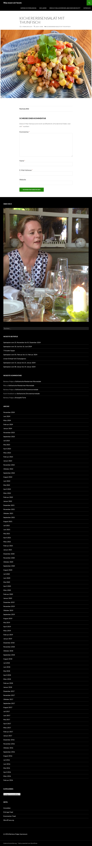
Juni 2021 (6, 529)
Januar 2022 (7, 501)
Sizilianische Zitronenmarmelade (26, 389)
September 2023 (9, 436)
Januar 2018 (7, 687)
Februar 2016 (8, 780)
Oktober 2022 (8, 469)
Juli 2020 (6, 574)
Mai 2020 (6, 582)
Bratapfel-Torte (20, 398)
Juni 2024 (6, 416)
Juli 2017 (6, 711)
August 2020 (7, 570)
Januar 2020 (7, 598)
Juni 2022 (6, 481)
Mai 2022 (6, 485)
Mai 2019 (6, 622)
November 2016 (9, 744)
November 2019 (9, 606)
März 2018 (7, 679)
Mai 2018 (6, 671)
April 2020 (7, 586)
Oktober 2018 (8, 651)
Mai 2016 (6, 768)
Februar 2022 (8, 497)
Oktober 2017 (8, 699)
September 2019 (9, 614)
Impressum (87, 8)
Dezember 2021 (8, 505)
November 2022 (9, 465)
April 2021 (7, 538)
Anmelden (7, 808)
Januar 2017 (7, 736)
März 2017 (7, 728)
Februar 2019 (8, 635)
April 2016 (7, 772)
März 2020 (7, 590)
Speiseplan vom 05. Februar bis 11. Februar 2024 (20, 355)
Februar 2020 (8, 594)
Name (22, 161)
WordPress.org (8, 820)
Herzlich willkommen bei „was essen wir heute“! (65, 8)
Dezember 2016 (8, 740)
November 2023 (9, 432)
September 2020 (9, 566)
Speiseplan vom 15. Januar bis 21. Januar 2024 (19, 363)
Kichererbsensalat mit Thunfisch (58, 26)
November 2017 (9, 695)
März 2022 (7, 493)
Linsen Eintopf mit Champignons (14, 359)
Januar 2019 (7, 639)
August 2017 (7, 707)
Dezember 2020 (8, 554)
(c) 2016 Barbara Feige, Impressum (15, 834)
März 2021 (7, 542)
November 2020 (9, 558)
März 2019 (7, 631)
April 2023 (7, 449)
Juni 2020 (6, 578)
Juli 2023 (6, 441)
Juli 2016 (6, 760)
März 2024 (7, 420)
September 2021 (9, 517)
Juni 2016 (6, 764)
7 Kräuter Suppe (9, 350)
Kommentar (24, 132)
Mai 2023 (6, 445)
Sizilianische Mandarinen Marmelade (28, 381)
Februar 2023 (8, 457)
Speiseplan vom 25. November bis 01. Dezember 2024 (22, 342)
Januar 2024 (7, 428)
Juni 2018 (6, 667)
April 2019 (7, 626)
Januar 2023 (7, 461)
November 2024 (9, 412)
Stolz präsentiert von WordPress (27, 843)
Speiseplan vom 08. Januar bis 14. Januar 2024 (19, 367)
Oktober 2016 (8, 748)
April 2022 (7, 489)
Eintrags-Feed (8, 812)
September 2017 (9, 703)
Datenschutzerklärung (28, 8)
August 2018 (7, 659)
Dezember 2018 (8, 643)
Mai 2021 (6, 534)
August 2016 (7, 756)
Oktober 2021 (8, 513)
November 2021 (9, 509)
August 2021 (7, 521)
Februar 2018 (8, 683)
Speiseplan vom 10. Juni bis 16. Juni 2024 (17, 346)
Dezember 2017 (8, 691)
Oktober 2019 (8, 610)
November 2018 (9, 647)
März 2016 (7, 776)
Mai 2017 (6, 719)
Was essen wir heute (12, 2)
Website (22, 179)
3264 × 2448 (39, 26)
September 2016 (9, 752)
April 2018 (7, 675)
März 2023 (7, 453)
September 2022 (9, 473)
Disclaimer (42, 8)
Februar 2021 (8, 546)
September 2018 (9, 655)
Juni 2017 (6, 715)
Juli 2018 (6, 663)
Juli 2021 (6, 525)
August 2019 (7, 618)
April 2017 (7, 724)
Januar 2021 (7, 550)
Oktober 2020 (8, 562)
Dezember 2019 (8, 602)
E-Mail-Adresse (26, 170)
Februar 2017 (8, 732)
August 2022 (7, 477)
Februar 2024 (8, 424)
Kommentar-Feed (9, 816)
